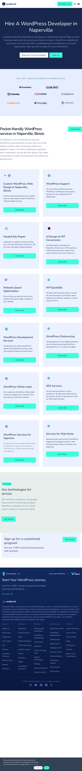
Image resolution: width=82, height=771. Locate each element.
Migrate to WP (56, 648)
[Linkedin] (41, 685)
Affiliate (37, 664)
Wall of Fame (7, 660)
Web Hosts (38, 642)
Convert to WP (56, 652)
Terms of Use (71, 633)
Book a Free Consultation (71, 654)
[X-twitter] (51, 685)
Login (68, 641)
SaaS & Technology (38, 658)
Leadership (6, 637)
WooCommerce (56, 656)
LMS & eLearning (24, 645)
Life (3, 645)
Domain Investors (41, 668)
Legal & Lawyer (24, 649)
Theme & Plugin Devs (40, 651)
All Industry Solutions (22, 667)
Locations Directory (6, 654)
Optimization (55, 643)
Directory (21, 658)
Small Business (24, 633)
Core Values (6, 641)
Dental (20, 653)
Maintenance (55, 667)
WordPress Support (54, 661)
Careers (5, 649)
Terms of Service (72, 628)
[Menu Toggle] (78, 4)
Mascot (5, 664)
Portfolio (5, 669)
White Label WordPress (39, 629)
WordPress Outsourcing (38, 636)
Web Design (55, 639)
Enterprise (22, 628)
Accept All (38, 768)
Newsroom (6, 633)
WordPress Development (55, 634)
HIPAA (20, 662)
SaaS (20, 637)
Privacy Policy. (34, 764)
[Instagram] (30, 685)
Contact (69, 649)
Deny (46, 768)
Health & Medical (24, 641)
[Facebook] (46, 685)
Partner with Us (40, 672)
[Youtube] (35, 685)
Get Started (70, 645)
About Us (6, 628)
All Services (54, 671)
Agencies (37, 646)
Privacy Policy (71, 637)
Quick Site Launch (57, 628)
